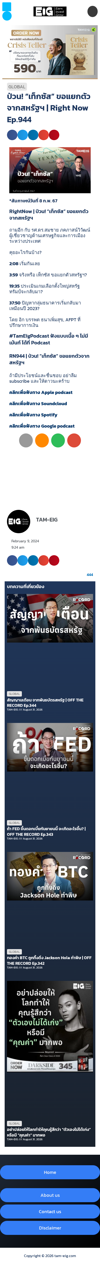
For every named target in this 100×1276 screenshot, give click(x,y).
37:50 (14, 302)
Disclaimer (50, 1227)
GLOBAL (17, 86)
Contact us (50, 1211)
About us (50, 1195)
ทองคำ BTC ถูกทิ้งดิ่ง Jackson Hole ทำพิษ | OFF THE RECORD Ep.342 (49, 960)
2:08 (13, 263)
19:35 (14, 286)
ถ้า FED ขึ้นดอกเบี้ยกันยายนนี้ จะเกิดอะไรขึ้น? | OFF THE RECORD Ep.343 (46, 831)
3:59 (13, 274)
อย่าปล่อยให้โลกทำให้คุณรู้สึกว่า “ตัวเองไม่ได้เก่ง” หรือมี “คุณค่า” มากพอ (49, 1132)
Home (50, 1172)
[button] (7, 16)
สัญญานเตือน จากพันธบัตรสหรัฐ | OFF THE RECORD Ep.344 (45, 702)
